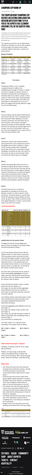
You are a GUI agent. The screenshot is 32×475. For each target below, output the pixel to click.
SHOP (3, 457)
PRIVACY (15, 467)
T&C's (21, 467)
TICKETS (4, 460)
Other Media (20, 473)
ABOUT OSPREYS (14, 457)
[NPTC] (27, 443)
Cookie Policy (6, 467)
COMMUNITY (23, 453)
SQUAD (14, 453)
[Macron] (27, 438)
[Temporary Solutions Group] (16, 442)
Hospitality (6, 463)
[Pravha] (5, 438)
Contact (14, 460)
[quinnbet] (5, 443)
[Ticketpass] (16, 438)
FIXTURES (5, 453)
